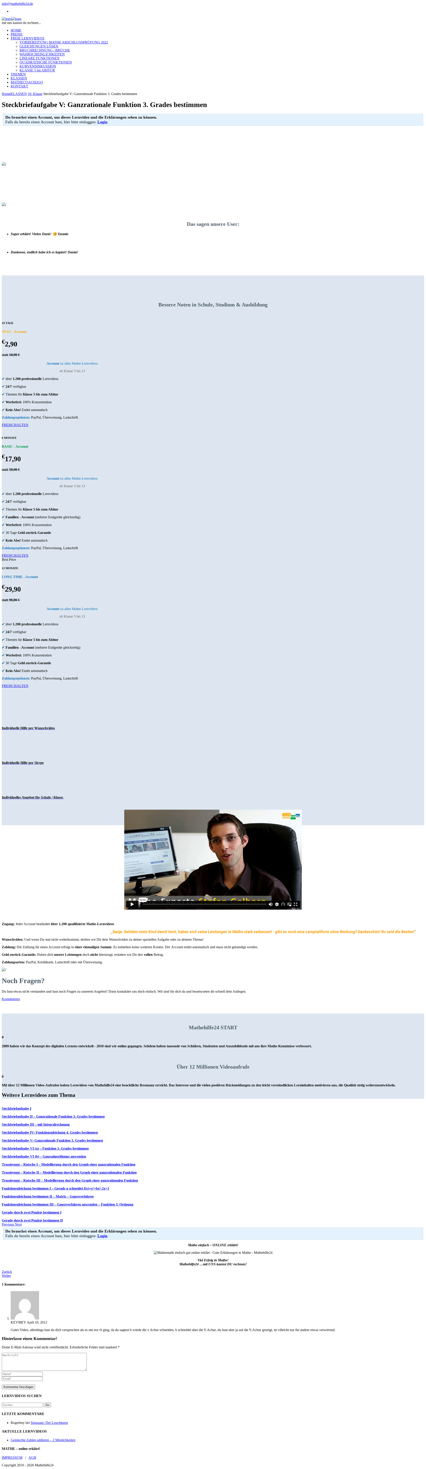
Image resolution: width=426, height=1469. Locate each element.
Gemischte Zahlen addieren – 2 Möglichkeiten (43, 1440)
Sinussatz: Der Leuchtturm (49, 1423)
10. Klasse (35, 94)
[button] (8, 1224)
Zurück (7, 1272)
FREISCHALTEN (15, 425)
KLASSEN (18, 94)
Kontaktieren (11, 999)
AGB (32, 1457)
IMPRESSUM (12, 1457)
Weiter (6, 1276)
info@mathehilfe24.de (17, 4)
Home (6, 94)
